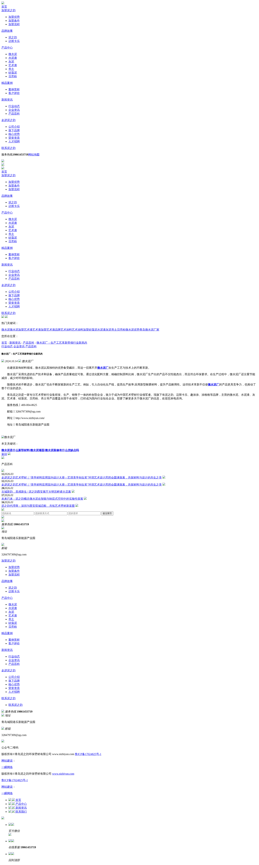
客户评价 (14, 93)
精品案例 (7, 82)
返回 (4, 454)
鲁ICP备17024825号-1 (88, 754)
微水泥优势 (132, 329)
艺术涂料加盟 (80, 329)
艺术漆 (12, 65)
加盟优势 (14, 16)
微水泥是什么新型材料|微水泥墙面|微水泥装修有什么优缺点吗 (40, 450)
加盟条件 (14, 20)
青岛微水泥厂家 (149, 329)
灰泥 (11, 61)
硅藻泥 (12, 72)
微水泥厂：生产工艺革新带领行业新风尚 (61, 342)
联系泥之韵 (8, 147)
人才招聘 (14, 141)
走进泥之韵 (8, 120)
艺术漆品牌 (54, 329)
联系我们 (21, 811)
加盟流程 (14, 24)
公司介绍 (14, 126)
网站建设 (7, 760)
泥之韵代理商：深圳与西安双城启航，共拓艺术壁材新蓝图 (38, 505)
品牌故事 (7, 30)
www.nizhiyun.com (63, 773)
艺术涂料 (66, 329)
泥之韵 (12, 37)
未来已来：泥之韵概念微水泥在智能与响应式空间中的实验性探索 (42, 498)
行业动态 (14, 106)
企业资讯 (14, 109)
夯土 (11, 68)
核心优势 (14, 134)
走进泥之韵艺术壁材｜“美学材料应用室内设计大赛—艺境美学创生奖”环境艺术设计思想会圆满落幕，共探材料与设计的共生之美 (81, 477)
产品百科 (14, 113)
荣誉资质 (14, 137)
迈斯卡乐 (14, 41)
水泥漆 (12, 57)
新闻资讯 (7, 99)
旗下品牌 (14, 130)
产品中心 (7, 47)
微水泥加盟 (17, 329)
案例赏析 (14, 89)
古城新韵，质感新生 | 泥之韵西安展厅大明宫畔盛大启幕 (36, 491)
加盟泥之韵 (8, 10)
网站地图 (33, 154)
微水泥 (12, 54)
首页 (4, 6)
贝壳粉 (12, 76)
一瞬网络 (7, 767)
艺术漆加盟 (39, 329)
